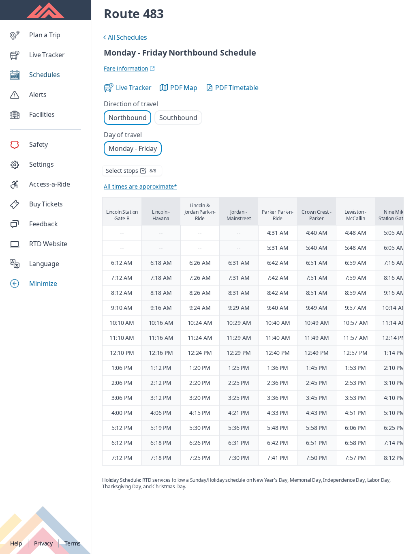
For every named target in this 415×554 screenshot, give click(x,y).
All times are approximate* (140, 186)
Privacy (43, 543)
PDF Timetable (237, 87)
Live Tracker (134, 87)
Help (16, 543)
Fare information (126, 68)
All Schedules (124, 38)
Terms (72, 543)
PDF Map (183, 87)
